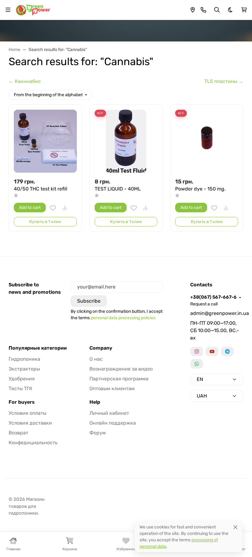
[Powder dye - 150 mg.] (206, 141)
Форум (97, 433)
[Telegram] (227, 351)
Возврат (18, 433)
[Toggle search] (216, 10)
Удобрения (22, 379)
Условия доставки (30, 423)
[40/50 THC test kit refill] (45, 141)
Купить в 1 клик (45, 221)
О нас (96, 359)
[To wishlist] (52, 208)
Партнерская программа (118, 379)
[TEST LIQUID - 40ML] (126, 141)
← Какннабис (25, 81)
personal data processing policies (123, 317)
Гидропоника (24, 359)
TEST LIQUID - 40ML (118, 189)
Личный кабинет (109, 413)
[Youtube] (212, 351)
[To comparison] (64, 208)
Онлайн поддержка (112, 423)
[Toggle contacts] (203, 10)
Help (94, 402)
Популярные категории (38, 348)
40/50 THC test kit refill (40, 189)
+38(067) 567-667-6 (213, 297)
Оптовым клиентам (112, 388)
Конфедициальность (33, 442)
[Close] (235, 527)
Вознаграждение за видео (121, 369)
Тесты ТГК (20, 388)
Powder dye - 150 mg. (200, 189)
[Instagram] (196, 351)
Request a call (204, 304)
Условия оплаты (27, 413)
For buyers (22, 402)
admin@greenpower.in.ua (216, 313)
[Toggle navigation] (8, 10)
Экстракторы (24, 369)
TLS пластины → (223, 81)
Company (100, 348)
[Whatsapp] (196, 364)
